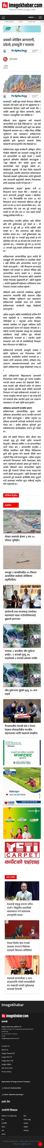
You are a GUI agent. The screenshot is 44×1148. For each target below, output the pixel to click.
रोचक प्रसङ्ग (27, 1119)
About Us (5, 1049)
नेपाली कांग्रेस (32, 22)
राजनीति (4, 1123)
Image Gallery (6, 1064)
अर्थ (3, 1130)
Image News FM (7, 1060)
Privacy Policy (6, 1071)
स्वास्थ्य (26, 1123)
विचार (3, 1127)
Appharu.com (26, 1144)
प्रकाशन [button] (31, 17)
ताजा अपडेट (10, 877)
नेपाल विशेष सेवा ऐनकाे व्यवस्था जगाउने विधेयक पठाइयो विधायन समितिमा (19, 946)
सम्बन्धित (8, 505)
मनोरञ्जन (26, 1130)
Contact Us (6, 1046)
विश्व (25, 1116)
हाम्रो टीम (6, 1102)
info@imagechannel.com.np (10, 1038)
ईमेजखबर (13, 59)
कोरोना (21, 22)
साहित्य (26, 1127)
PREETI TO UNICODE (9, 1116)
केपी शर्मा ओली (9, 22)
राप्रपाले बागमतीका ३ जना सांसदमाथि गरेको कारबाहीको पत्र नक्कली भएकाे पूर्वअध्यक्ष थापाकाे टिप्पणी (21, 983)
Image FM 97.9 (7, 1057)
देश (3, 1119)
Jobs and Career (7, 1068)
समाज (3, 1134)
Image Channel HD (8, 1053)
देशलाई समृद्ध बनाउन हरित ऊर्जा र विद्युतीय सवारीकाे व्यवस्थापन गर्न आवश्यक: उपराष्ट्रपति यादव (20, 909)
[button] (40, 17)
